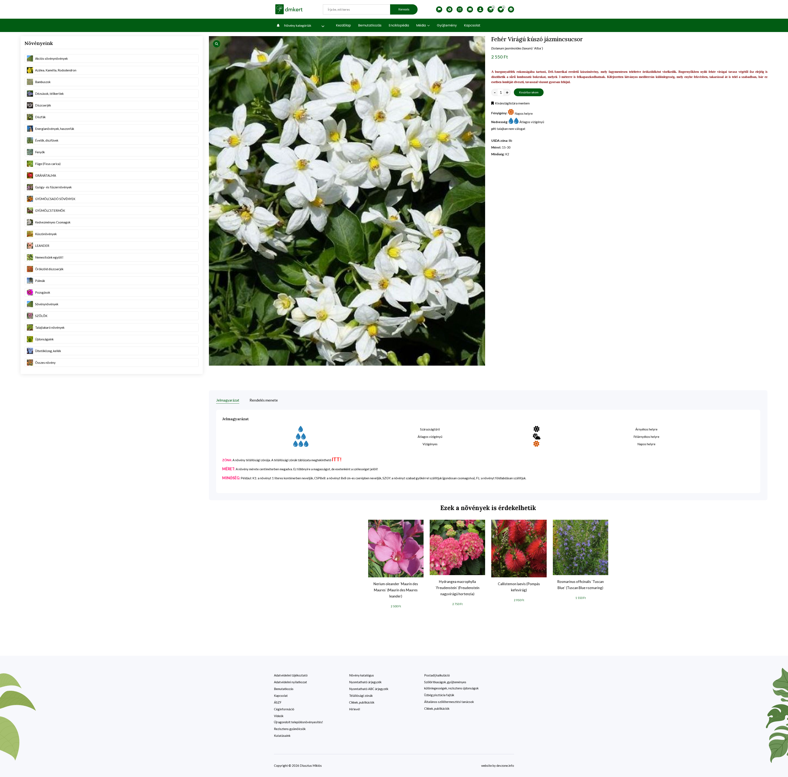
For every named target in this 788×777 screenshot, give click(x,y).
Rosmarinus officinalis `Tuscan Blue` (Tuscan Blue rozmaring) (580, 584)
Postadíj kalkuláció (437, 675)
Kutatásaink (282, 735)
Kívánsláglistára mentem (512, 103)
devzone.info (505, 765)
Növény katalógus (361, 675)
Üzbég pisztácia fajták (439, 695)
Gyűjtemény (447, 25)
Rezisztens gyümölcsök (290, 729)
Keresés (403, 9)
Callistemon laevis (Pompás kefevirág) (519, 587)
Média (421, 25)
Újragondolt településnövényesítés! (298, 722)
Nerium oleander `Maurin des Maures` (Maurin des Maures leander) (395, 590)
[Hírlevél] (470, 9)
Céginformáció (284, 709)
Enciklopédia (399, 25)
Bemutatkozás (369, 25)
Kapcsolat (472, 25)
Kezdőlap (343, 25)
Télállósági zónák (361, 695)
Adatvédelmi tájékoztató (291, 675)
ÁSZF (278, 702)
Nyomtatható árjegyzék (365, 682)
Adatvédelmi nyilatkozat (290, 682)
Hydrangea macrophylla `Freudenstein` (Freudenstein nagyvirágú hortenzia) (457, 587)
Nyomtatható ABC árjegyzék (368, 689)
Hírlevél (354, 709)
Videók (278, 716)
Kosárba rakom (529, 92)
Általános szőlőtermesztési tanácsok (449, 702)
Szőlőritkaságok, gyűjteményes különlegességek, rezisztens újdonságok (451, 685)
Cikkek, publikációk (361, 702)
